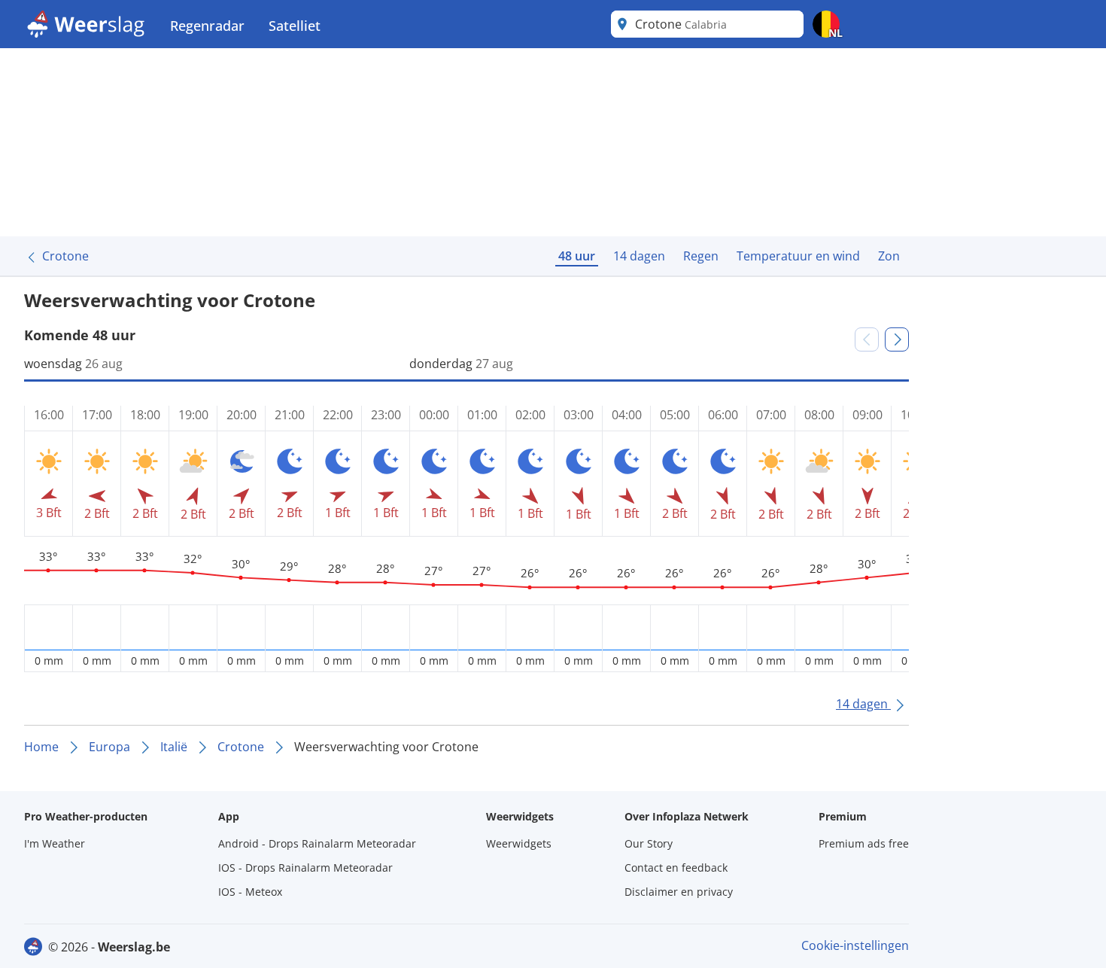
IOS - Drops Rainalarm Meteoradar (305, 867)
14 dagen (639, 256)
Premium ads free (864, 843)
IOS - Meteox (250, 891)
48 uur (576, 256)
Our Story (648, 843)
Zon (889, 256)
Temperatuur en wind (798, 256)
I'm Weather (54, 843)
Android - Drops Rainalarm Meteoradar (317, 843)
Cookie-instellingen (855, 945)
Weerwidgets (518, 843)
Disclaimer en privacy (678, 891)
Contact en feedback (676, 867)
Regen (701, 256)
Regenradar (207, 26)
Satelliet (295, 26)
